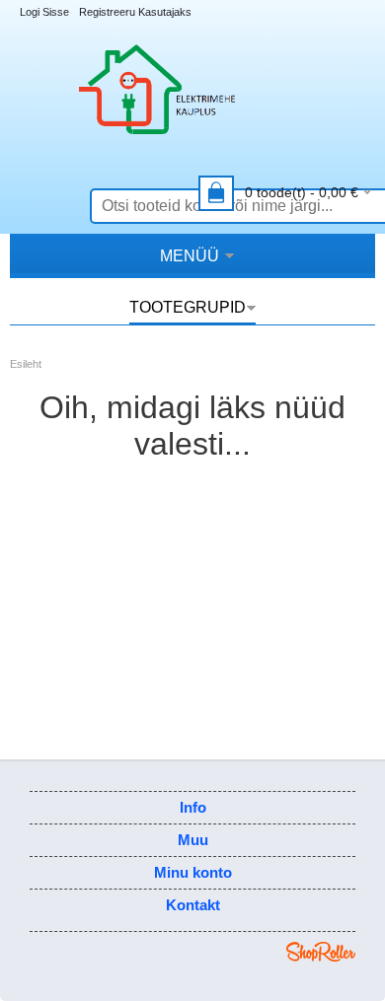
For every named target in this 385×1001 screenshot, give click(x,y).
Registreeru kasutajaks (135, 12)
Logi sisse (44, 12)
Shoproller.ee (320, 952)
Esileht (25, 364)
